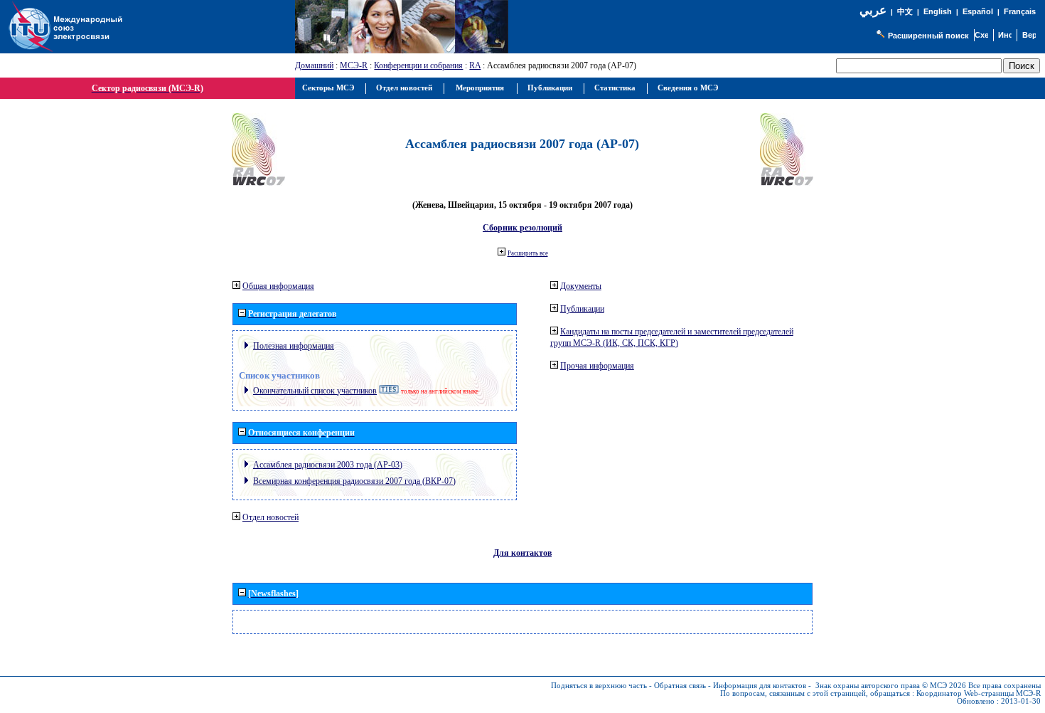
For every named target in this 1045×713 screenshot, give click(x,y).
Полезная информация (293, 346)
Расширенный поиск (928, 35)
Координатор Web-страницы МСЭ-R (978, 693)
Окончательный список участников (315, 391)
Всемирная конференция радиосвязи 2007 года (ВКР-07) (354, 481)
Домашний (314, 65)
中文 (905, 12)
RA (475, 65)
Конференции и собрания (418, 65)
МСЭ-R (354, 65)
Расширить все (528, 253)
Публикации (582, 309)
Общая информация (278, 286)
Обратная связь (680, 686)
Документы (580, 286)
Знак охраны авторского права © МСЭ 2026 (890, 686)
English (937, 11)
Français (1020, 11)
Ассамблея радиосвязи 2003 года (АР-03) (327, 465)
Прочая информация (597, 366)
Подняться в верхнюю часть (599, 686)
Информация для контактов (759, 686)
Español (978, 11)
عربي (872, 10)
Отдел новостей (270, 517)
